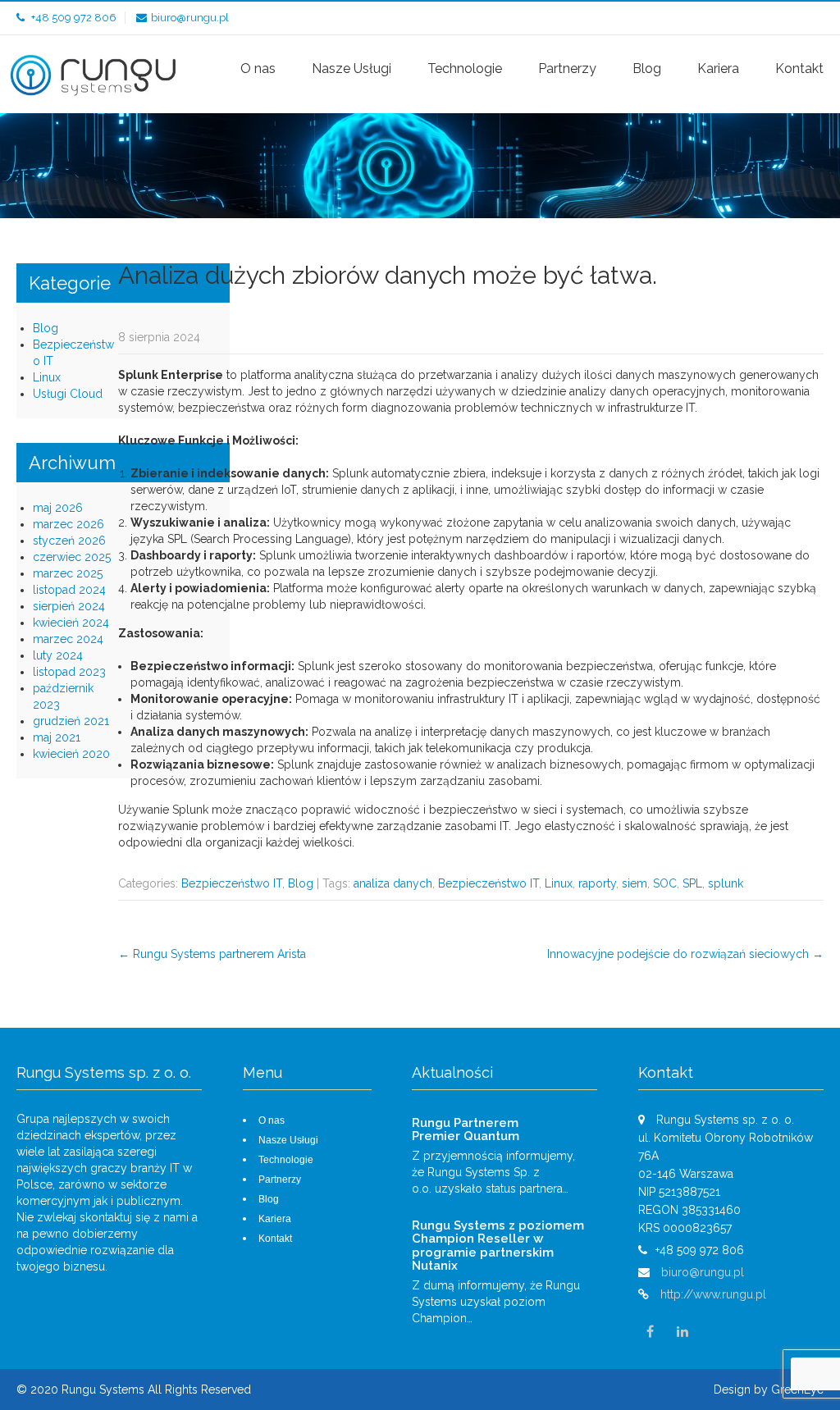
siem (634, 883)
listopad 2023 (69, 671)
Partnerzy (567, 68)
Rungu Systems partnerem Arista (212, 954)
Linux (559, 883)
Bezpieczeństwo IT (231, 883)
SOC (665, 883)
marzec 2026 (68, 524)
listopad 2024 (69, 589)
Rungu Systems (105, 1389)
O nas (258, 68)
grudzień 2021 (71, 721)
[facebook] (650, 1332)
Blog (646, 68)
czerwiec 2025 (72, 557)
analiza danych (393, 883)
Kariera (718, 68)
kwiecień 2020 (71, 753)
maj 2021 (56, 737)
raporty (597, 883)
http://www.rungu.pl (713, 1294)
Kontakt (799, 68)
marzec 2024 (68, 639)
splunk (725, 883)
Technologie (464, 68)
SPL (692, 883)
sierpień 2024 (69, 606)
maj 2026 (58, 507)
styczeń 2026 (69, 540)
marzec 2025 (68, 573)
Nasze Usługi (351, 68)
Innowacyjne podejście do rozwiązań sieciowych (685, 954)
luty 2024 (58, 655)
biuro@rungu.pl (190, 17)
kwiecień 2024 (71, 622)
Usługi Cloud (68, 393)
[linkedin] (682, 1332)
